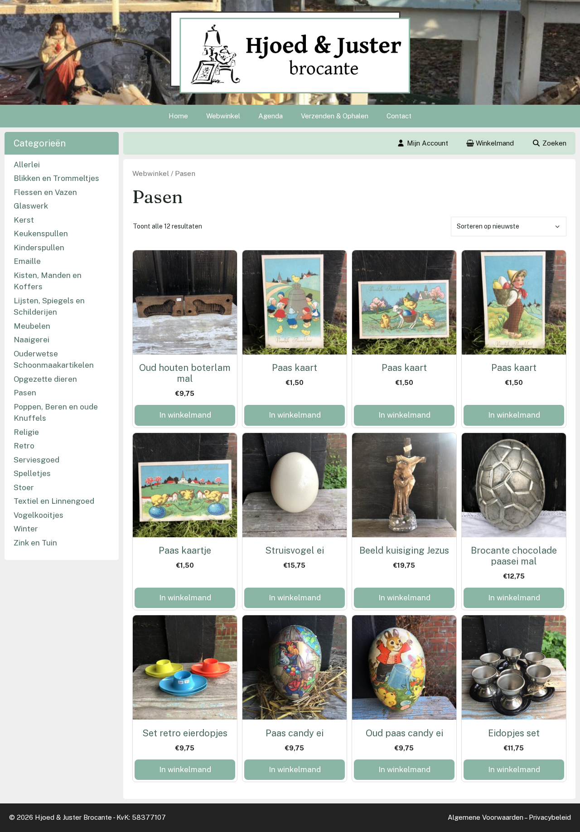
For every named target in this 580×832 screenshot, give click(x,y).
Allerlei (27, 164)
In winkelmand (185, 414)
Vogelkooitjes (38, 515)
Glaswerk (31, 205)
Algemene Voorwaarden (485, 817)
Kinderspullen (39, 247)
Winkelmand (494, 143)
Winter (26, 528)
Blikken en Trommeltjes (56, 178)
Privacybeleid (550, 817)
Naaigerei (31, 339)
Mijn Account (427, 143)
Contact (399, 116)
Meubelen (32, 326)
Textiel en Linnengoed (54, 501)
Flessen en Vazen (45, 192)
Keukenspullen (41, 233)
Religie (26, 432)
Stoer (24, 487)
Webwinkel (223, 116)
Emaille (27, 261)
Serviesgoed (36, 459)
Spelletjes (32, 473)
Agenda (270, 116)
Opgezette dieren (45, 379)
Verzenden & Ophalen (334, 116)
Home (178, 116)
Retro (24, 445)
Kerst (24, 219)
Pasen (25, 392)
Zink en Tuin (35, 542)
